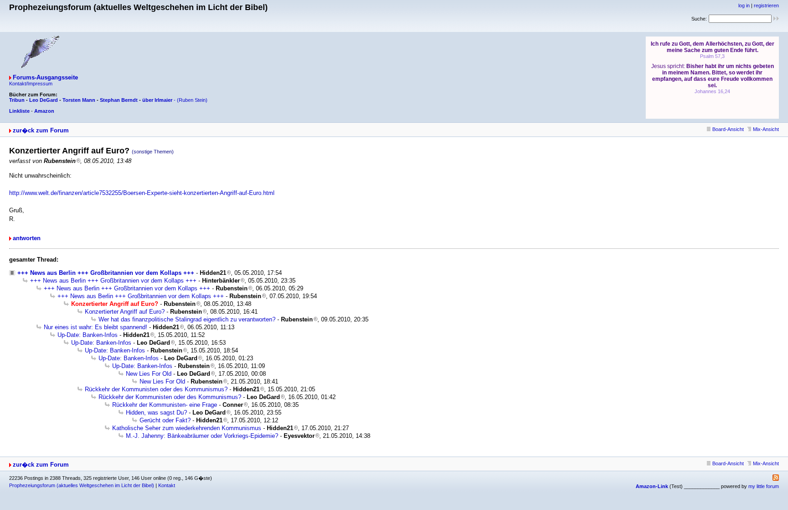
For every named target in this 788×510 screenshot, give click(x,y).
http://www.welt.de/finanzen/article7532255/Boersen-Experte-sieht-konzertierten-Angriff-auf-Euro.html (142, 192)
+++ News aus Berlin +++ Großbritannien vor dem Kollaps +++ (105, 272)
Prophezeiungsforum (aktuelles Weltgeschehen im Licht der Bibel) (81, 485)
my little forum (763, 486)
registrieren (766, 5)
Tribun (17, 100)
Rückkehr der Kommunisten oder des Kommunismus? (156, 389)
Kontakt (166, 485)
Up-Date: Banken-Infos (87, 334)
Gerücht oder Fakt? (165, 420)
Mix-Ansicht (766, 129)
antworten (27, 238)
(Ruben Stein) (192, 100)
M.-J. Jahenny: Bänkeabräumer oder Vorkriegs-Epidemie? (202, 435)
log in (744, 5)
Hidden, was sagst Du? (156, 412)
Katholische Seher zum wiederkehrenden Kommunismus (186, 428)
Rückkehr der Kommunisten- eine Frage (164, 404)
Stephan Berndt (119, 100)
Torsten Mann (78, 100)
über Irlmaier (157, 100)
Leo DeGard (43, 100)
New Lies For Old (148, 373)
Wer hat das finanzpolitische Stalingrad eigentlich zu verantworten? (186, 319)
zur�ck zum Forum (41, 130)
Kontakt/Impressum (30, 83)
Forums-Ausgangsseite (45, 77)
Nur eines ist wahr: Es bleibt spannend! (95, 327)
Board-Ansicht (728, 129)
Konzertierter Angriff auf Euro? (125, 311)
